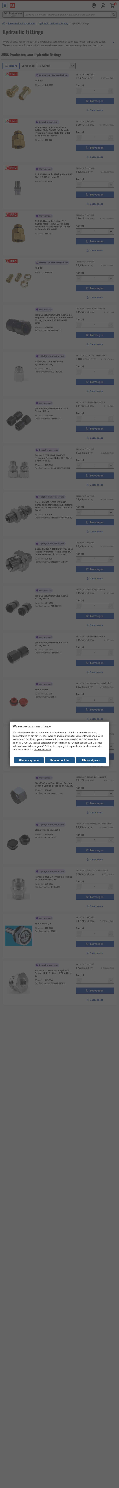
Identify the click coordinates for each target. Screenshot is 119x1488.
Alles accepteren (29, 760)
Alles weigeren (91, 760)
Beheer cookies (59, 760)
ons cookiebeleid (42, 749)
